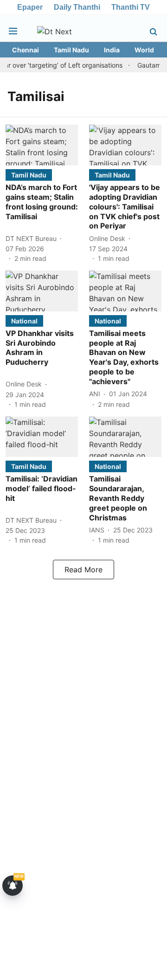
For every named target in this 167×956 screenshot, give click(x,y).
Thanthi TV (130, 7)
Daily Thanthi (77, 7)
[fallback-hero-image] (42, 145)
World (144, 50)
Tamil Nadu (71, 50)
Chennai (25, 50)
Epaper (30, 7)
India (112, 50)
